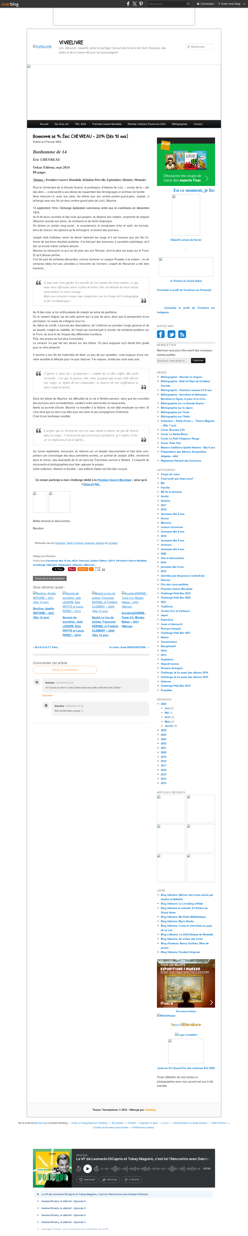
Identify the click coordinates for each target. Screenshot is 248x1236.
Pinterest (79, 542)
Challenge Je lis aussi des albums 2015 (184, 677)
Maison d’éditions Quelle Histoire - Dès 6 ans (188, 447)
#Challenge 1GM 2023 (45, 565)
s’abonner (89, 1179)
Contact (198, 124)
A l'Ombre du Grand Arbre (186, 281)
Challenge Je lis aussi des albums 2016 (184, 672)
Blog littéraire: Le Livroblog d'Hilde (182, 903)
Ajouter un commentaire (65, 669)
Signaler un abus (149, 1122)
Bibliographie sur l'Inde (175, 412)
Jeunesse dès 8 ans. (173, 514)
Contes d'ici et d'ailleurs (175, 611)
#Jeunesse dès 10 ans (58, 560)
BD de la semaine (171, 492)
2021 (163, 602)
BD (162, 483)
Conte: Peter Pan (171, 443)
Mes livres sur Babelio (186, 1011)
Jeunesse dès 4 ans (172, 531)
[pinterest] (141, 4)
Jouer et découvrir (172, 624)
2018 (163, 509)
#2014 (111, 560)
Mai (167, 712)
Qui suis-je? (61, 124)
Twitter (69, 542)
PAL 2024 (80, 124)
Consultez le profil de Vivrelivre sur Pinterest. (184, 290)
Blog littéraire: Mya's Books (177, 921)
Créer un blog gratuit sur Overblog (90, 1122)
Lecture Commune (172, 527)
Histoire (165, 500)
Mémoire (166, 523)
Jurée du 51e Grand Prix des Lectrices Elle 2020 (186, 1068)
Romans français (171, 628)
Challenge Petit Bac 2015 (175, 685)
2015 (163, 774)
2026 (163, 704)
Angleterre (167, 659)
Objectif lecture (170, 664)
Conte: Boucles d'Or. (173, 430)
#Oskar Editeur (98, 560)
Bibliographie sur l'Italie (175, 416)
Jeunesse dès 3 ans (172, 549)
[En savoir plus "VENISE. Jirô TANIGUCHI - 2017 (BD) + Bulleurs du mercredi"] (171, 822)
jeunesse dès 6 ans (172, 567)
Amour (165, 518)
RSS (182, 334)
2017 (163, 505)
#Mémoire (89, 565)
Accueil (44, 124)
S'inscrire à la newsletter (50, 578)
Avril (167, 717)
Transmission (169, 641)
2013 (163, 783)
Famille (165, 487)
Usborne (166, 681)
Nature (165, 637)
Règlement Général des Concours (181, 460)
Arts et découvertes (172, 558)
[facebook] (128, 4)
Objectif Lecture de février (186, 240)
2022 (163, 743)
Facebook (60, 542)
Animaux (166, 544)
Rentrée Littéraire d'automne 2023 (147, 124)
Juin (167, 708)
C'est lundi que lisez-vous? (177, 478)
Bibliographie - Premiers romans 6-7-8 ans (186, 390)
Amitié (165, 496)
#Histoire (77, 565)
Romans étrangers (172, 668)
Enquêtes (166, 690)
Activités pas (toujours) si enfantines (183, 575)
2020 (163, 553)
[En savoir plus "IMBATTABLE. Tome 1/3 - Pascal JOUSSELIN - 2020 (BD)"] (201, 881)
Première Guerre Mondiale (114, 480)
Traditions (167, 606)
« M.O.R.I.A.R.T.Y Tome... (46, 647)
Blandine (39, 1122)
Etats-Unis (167, 619)
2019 (163, 536)
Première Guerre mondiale (106, 124)
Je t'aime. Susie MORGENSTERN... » (129, 647)
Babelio (100, 542)
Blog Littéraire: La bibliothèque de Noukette (187, 934)
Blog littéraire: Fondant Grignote (180, 952)
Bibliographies (180, 124)
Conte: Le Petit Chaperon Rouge (180, 438)
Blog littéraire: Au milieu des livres (182, 939)
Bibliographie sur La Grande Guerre (182, 403)
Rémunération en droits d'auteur (191, 1122)
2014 (163, 655)
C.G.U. (166, 1122)
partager (112, 1179)
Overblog (150, 1109)
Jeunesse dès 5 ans (172, 540)
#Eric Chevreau (80, 560)
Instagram (90, 542)
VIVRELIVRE (71, 42)
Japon (164, 615)
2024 (163, 734)
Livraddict (113, 542)
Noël (163, 562)
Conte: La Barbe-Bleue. (174, 434)
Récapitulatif (168, 646)
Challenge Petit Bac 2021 (175, 633)
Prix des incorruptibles (174, 584)
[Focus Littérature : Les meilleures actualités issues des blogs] (186, 1025)
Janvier (169, 726)
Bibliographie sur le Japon (177, 407)
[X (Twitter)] (134, 4)
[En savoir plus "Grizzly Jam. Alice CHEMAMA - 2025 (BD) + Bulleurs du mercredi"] (201, 851)
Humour (165, 580)
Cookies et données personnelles (110, 1127)
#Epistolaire (64, 565)
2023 (163, 739)
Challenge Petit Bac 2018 (175, 593)
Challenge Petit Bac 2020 (175, 597)
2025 (163, 730)
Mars (167, 721)
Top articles (118, 1122)
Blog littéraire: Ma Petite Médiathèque (183, 917)
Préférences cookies (143, 1127)
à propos (134, 1179)
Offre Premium (219, 1122)
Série (164, 650)
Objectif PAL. (92, 484)
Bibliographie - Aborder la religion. (182, 377)
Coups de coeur (170, 474)
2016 (163, 571)
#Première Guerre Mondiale (131, 560)
